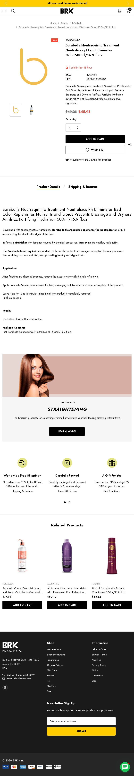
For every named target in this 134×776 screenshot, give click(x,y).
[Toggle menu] (4, 11)
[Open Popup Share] (130, 145)
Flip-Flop (51, 686)
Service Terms (99, 654)
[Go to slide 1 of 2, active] (65, 502)
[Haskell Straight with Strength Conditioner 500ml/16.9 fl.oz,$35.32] (112, 556)
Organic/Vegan (55, 665)
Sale (49, 691)
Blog (94, 681)
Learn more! (67, 431)
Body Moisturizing (56, 654)
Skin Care (52, 670)
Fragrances (53, 660)
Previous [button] (6, 3)
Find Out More (112, 491)
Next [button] (128, 3)
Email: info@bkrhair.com (19, 678)
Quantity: (71, 119)
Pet (48, 681)
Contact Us (97, 675)
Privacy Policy (99, 665)
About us (96, 660)
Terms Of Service (67, 491)
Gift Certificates (100, 649)
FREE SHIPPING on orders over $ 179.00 (67, 3)
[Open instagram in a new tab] (5, 687)
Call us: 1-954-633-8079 (21, 675)
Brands (50, 675)
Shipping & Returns (22, 491)
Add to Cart (22, 605)
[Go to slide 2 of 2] (69, 502)
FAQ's (95, 670)
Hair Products (54, 649)
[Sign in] (119, 11)
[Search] (13, 11)
